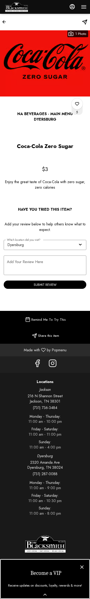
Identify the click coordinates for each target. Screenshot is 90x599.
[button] (5, 21)
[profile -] (72, 6)
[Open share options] (84, 22)
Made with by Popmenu (34, 350)
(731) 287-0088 (45, 474)
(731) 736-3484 (45, 407)
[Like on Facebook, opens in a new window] (37, 364)
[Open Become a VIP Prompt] (45, 594)
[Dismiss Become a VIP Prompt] (81, 567)
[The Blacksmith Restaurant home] (24, 7)
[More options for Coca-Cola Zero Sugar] (77, 103)
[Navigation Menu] (84, 7)
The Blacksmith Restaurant (45, 544)
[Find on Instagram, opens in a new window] (52, 364)
